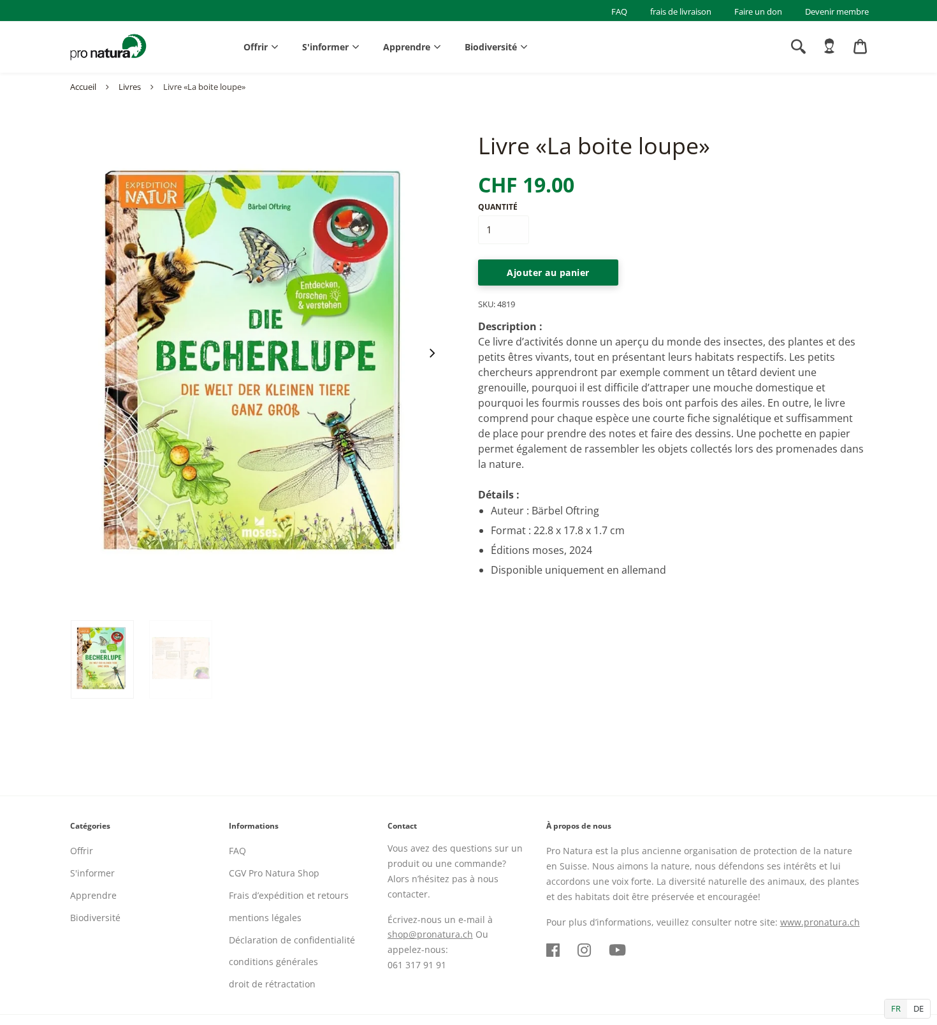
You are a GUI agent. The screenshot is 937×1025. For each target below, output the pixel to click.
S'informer (325, 47)
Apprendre (406, 47)
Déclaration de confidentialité (292, 940)
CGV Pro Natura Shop (274, 873)
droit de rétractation (272, 984)
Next (431, 353)
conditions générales (273, 962)
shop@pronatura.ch (430, 934)
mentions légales (265, 918)
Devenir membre (837, 11)
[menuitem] (829, 46)
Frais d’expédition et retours (289, 895)
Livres (130, 86)
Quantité (498, 206)
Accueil (83, 86)
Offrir (255, 47)
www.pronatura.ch (820, 922)
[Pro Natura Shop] (108, 47)
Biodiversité (491, 47)
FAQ (619, 11)
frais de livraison (680, 11)
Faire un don (758, 11)
